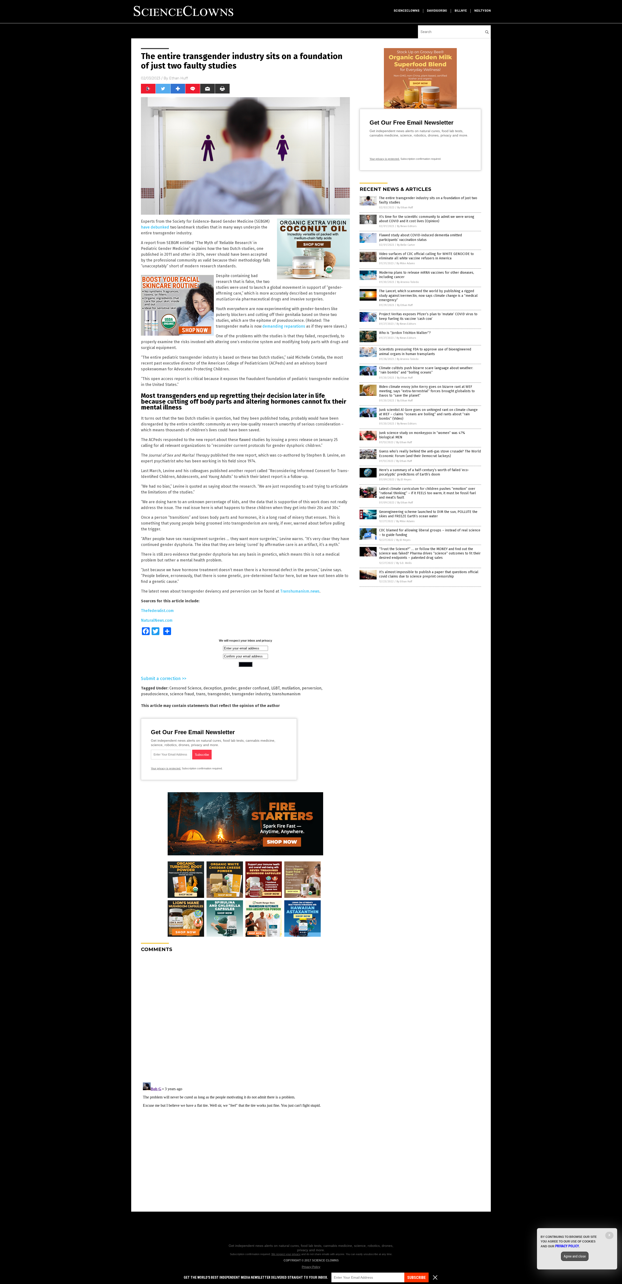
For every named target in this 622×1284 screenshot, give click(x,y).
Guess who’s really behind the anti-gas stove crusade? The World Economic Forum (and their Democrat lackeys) (430, 453)
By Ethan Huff (405, 207)
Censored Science (185, 688)
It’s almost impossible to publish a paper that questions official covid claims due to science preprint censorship (428, 574)
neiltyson (482, 10)
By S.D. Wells (404, 563)
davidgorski (437, 10)
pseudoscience (154, 694)
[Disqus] (245, 1017)
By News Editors (406, 226)
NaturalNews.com (157, 620)
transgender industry (251, 694)
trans (201, 694)
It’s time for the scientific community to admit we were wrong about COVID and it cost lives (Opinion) (426, 219)
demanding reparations (283, 326)
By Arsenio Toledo (408, 282)
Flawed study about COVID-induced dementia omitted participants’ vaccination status (420, 237)
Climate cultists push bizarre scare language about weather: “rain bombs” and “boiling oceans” (426, 370)
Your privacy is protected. (166, 768)
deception (212, 688)
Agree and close (575, 1256)
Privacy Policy (311, 1267)
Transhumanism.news (300, 591)
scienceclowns (406, 10)
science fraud (182, 694)
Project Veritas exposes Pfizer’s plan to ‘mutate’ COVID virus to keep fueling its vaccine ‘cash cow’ (428, 316)
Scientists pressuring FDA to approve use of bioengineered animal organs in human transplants (425, 351)
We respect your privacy (286, 1254)
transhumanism (286, 694)
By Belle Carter (406, 245)
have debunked (155, 227)
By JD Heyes (404, 479)
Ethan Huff (178, 78)
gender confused (253, 688)
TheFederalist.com (157, 610)
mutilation (291, 688)
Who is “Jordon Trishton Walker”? (405, 333)
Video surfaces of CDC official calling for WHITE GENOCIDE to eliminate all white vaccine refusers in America (426, 256)
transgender (218, 694)
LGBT (275, 688)
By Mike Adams (406, 263)
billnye (461, 10)
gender (230, 688)
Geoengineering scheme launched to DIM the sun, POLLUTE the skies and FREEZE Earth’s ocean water (428, 514)
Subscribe (416, 1277)
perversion (311, 688)
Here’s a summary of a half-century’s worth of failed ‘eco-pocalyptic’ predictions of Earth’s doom (424, 472)
